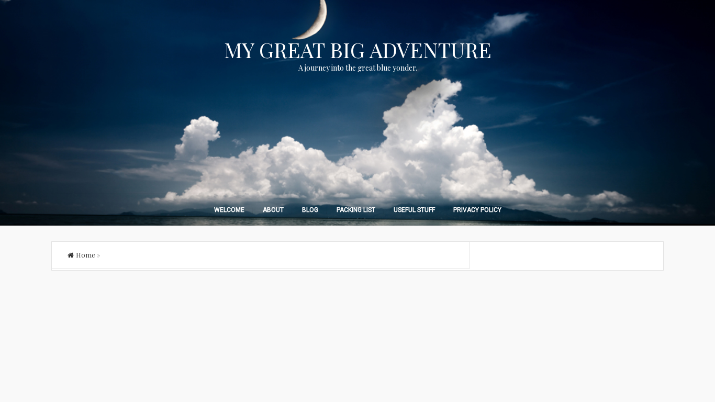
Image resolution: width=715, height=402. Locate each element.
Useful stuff (414, 210)
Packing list (356, 210)
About (273, 210)
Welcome (229, 210)
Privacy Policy (477, 210)
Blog (310, 210)
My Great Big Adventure (357, 49)
